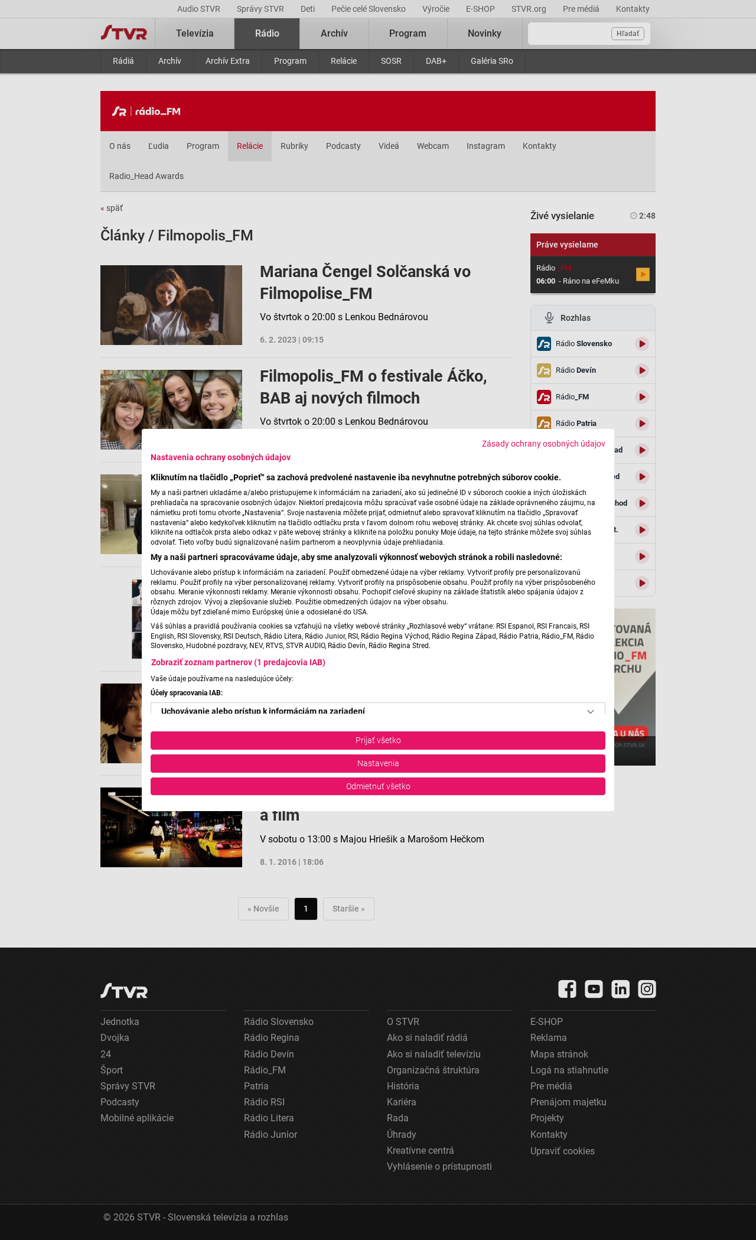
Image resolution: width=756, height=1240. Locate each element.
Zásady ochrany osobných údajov (543, 443)
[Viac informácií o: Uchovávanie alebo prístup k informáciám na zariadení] (590, 712)
